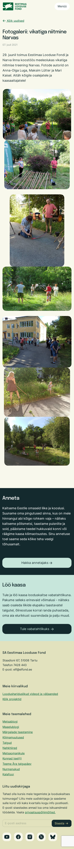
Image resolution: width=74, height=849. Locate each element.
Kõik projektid (12, 699)
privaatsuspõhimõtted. (40, 812)
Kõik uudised (15, 20)
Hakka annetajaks (34, 563)
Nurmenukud (11, 769)
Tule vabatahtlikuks (34, 629)
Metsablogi (10, 721)
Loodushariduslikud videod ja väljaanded (30, 694)
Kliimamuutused (13, 737)
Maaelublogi (11, 727)
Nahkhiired (10, 748)
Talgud (7, 743)
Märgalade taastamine (18, 732)
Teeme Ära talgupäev (17, 764)
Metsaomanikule (14, 753)
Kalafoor (8, 774)
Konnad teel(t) (12, 758)
